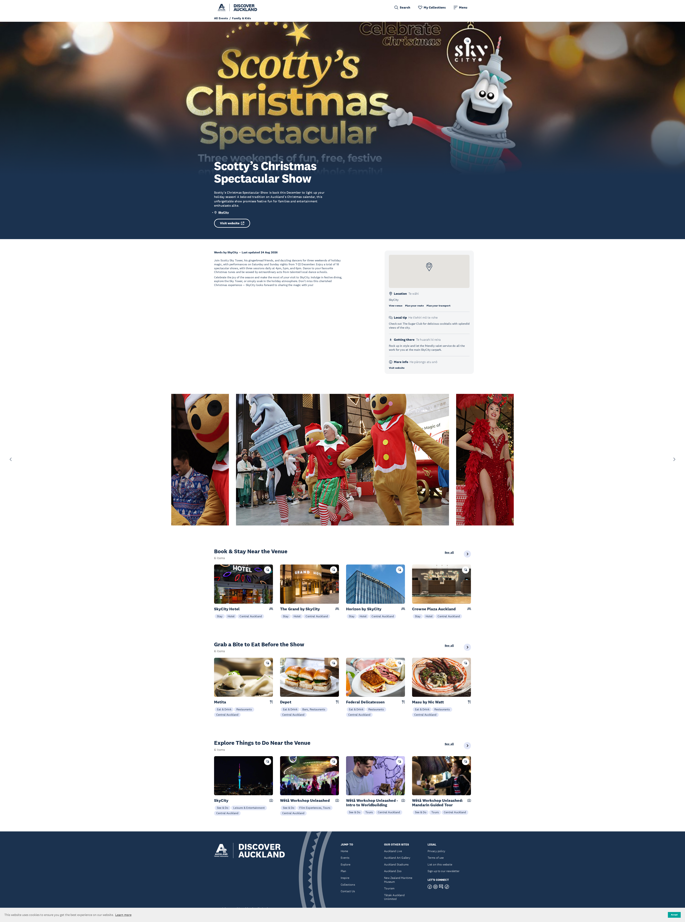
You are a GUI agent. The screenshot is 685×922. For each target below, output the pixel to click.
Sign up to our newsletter (444, 871)
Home (344, 851)
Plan (343, 871)
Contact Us (348, 891)
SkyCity (223, 212)
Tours (369, 812)
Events (345, 858)
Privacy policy (436, 851)
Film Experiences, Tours (314, 807)
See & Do (222, 807)
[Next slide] (674, 459)
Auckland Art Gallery (397, 858)
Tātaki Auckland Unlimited (394, 897)
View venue (395, 305)
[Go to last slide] (10, 459)
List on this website (440, 864)
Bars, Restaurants (313, 709)
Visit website (230, 223)
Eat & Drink (224, 709)
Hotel (231, 616)
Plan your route (414, 305)
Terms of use (436, 858)
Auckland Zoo (393, 871)
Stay (220, 616)
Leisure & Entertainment (249, 807)
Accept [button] (674, 914)
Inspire (345, 878)
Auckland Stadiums (396, 864)
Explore (345, 864)
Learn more (123, 915)
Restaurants (244, 709)
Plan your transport (438, 305)
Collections (348, 885)
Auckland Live (393, 851)
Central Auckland (251, 616)
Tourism (389, 888)
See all (449, 552)
